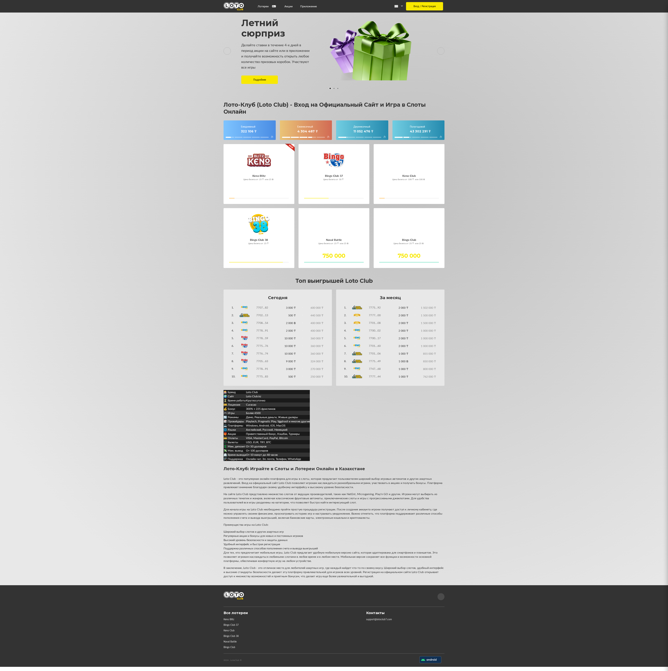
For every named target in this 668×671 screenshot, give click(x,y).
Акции (288, 6)
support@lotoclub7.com (379, 619)
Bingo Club (229, 647)
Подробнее (259, 79)
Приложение (308, 6)
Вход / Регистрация (424, 6)
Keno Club (229, 630)
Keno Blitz (229, 619)
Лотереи (263, 6)
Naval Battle (230, 641)
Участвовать (241, 199)
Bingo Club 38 (231, 636)
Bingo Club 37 (231, 624)
